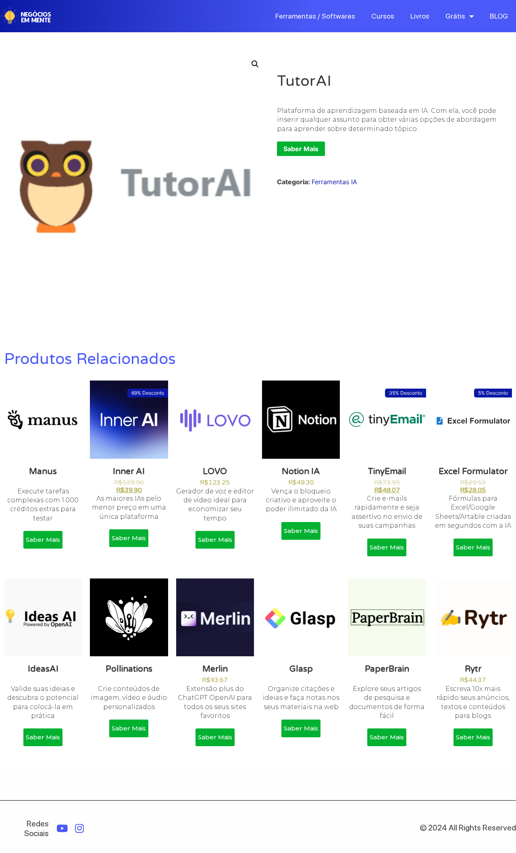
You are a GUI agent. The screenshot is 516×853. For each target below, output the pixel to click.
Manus (43, 471)
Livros (419, 16)
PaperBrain (387, 669)
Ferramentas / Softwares (315, 16)
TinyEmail (387, 471)
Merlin (215, 669)
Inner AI (129, 471)
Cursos (382, 16)
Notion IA (301, 471)
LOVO (215, 471)
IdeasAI (43, 669)
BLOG (499, 16)
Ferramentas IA (334, 182)
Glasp (301, 669)
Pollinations (129, 669)
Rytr (473, 669)
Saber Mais (300, 149)
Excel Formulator (473, 471)
